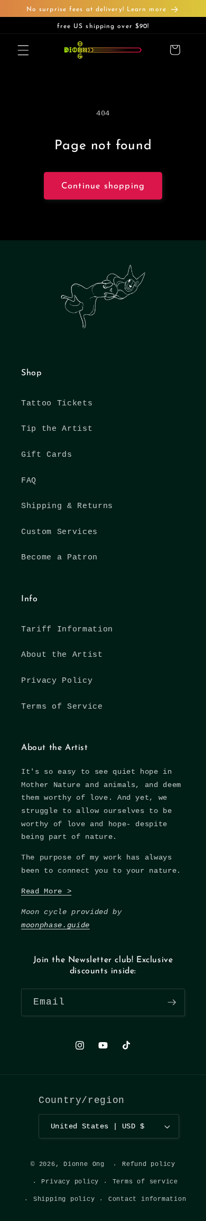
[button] (23, 49)
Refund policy (148, 1164)
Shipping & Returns (67, 506)
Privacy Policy (56, 680)
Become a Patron (59, 557)
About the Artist (62, 654)
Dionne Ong (84, 1165)
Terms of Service (62, 706)
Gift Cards (46, 454)
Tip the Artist (56, 428)
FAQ (28, 480)
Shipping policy (64, 1199)
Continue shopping (103, 186)
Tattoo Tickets (56, 403)
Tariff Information (67, 629)
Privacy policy (70, 1182)
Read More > (46, 891)
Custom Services (59, 532)
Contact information (147, 1199)
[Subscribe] (171, 1002)
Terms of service (145, 1182)
